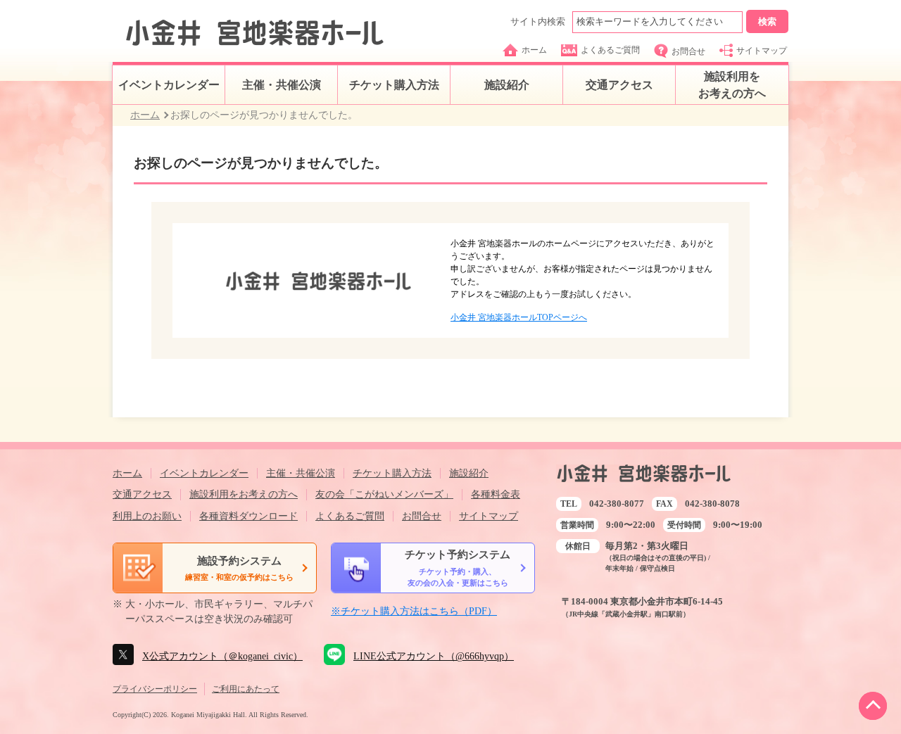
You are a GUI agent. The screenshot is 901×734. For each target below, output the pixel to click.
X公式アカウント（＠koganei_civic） (222, 656)
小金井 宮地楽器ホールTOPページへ (518, 317)
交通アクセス (619, 85)
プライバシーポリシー (155, 689)
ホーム (534, 50)
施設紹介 (506, 85)
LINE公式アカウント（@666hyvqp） (433, 656)
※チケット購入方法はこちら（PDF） (414, 611)
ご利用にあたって (245, 689)
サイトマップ (761, 51)
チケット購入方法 (394, 85)
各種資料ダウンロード (248, 516)
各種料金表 (495, 494)
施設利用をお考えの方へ (732, 84)
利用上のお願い (147, 516)
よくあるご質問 (610, 50)
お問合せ (688, 51)
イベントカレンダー (169, 85)
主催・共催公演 (281, 85)
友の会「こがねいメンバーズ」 (384, 494)
